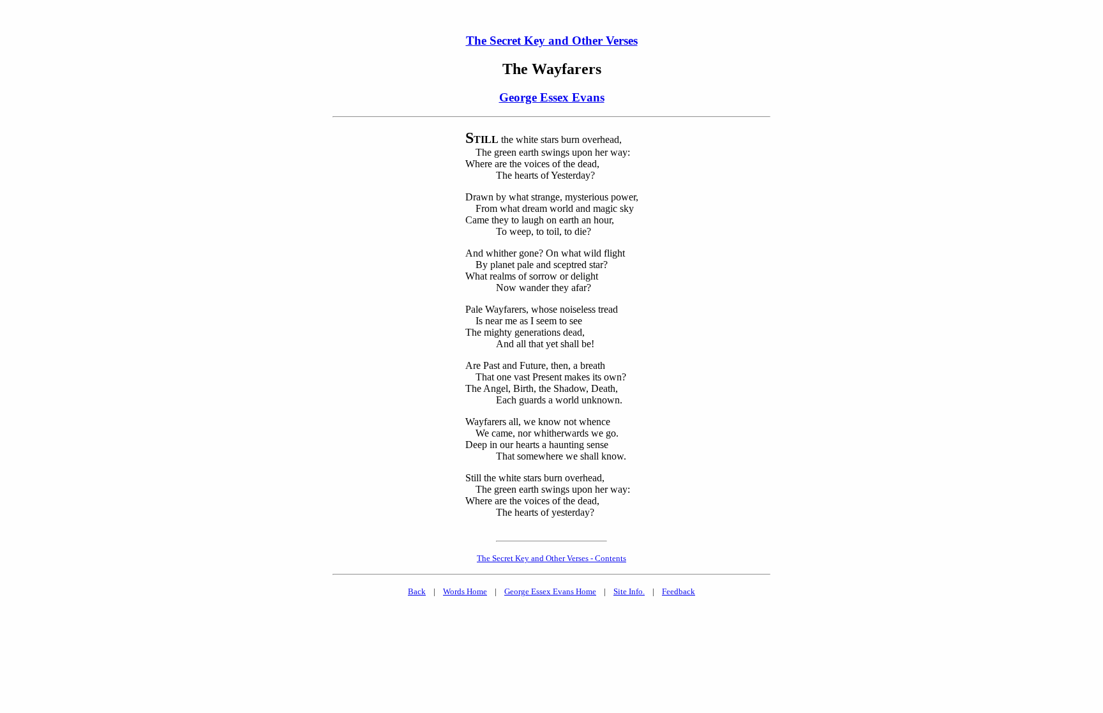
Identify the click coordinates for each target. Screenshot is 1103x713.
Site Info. (629, 591)
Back (417, 591)
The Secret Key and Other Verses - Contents (551, 558)
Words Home (465, 591)
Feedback (678, 591)
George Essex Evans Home (550, 591)
